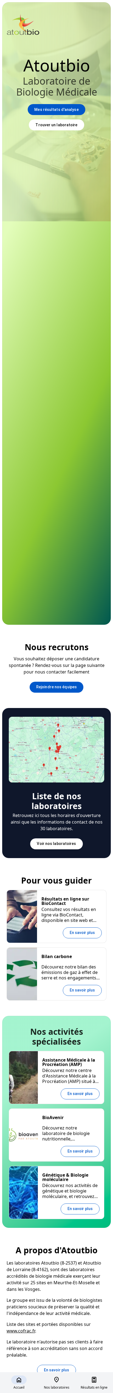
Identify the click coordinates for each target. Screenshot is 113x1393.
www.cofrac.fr (21, 1331)
